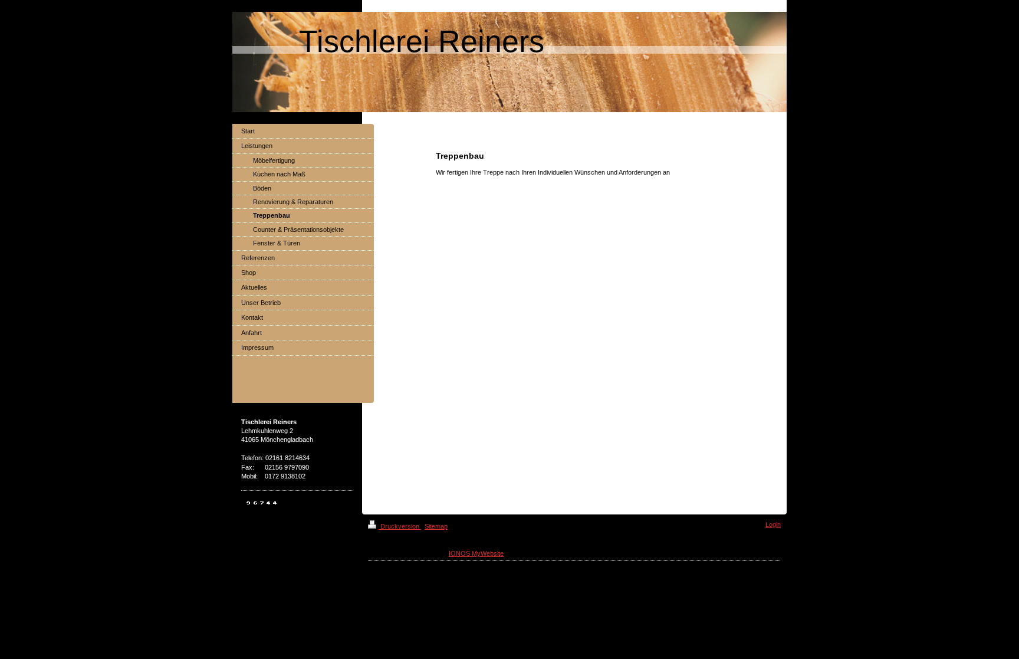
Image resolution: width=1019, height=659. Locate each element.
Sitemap (436, 526)
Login (773, 524)
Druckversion (400, 526)
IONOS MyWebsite (476, 553)
